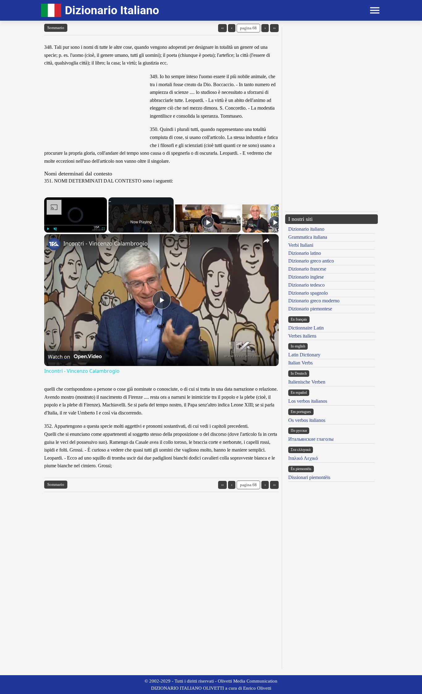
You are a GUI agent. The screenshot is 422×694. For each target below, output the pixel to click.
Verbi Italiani (300, 245)
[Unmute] (55, 229)
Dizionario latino (304, 253)
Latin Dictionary (304, 354)
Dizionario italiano (306, 229)
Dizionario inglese (306, 277)
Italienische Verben (306, 382)
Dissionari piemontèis (309, 477)
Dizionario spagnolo (308, 293)
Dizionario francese (307, 268)
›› (274, 28)
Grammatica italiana (307, 237)
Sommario (55, 27)
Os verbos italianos (306, 420)
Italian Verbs (300, 362)
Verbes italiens (302, 336)
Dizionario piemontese (310, 308)
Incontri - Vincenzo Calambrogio (105, 243)
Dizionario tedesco (306, 285)
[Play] (48, 229)
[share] (266, 240)
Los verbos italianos (307, 401)
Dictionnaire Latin (306, 327)
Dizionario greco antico (311, 260)
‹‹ (222, 28)
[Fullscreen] (103, 229)
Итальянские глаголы (311, 439)
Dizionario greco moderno (314, 300)
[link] (54, 244)
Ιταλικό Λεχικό (303, 458)
